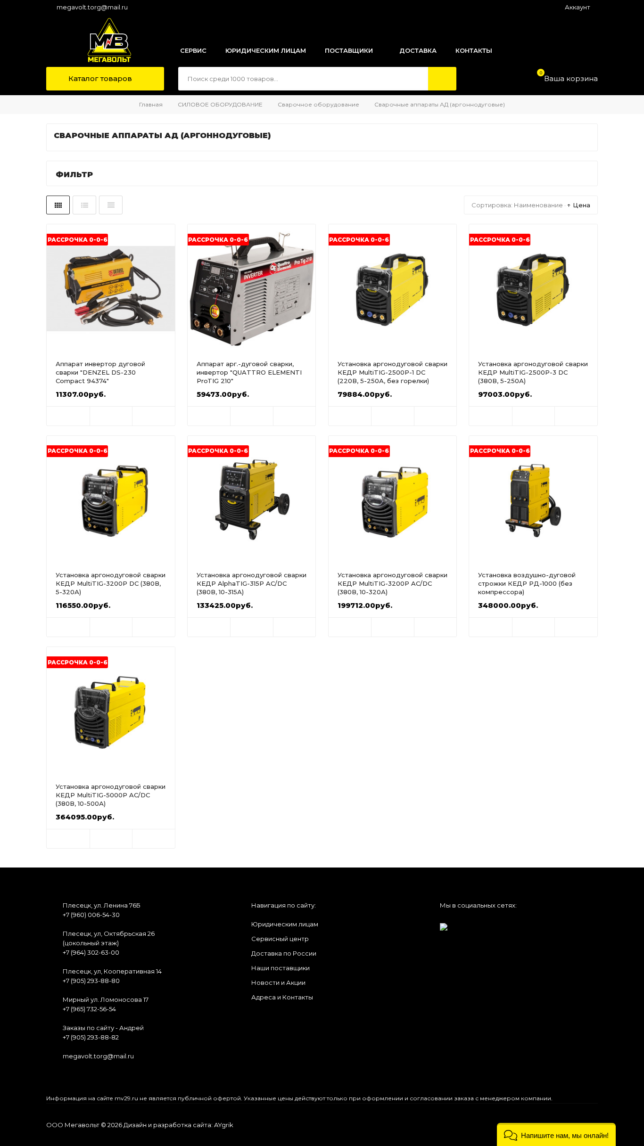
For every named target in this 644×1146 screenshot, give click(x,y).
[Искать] (442, 78)
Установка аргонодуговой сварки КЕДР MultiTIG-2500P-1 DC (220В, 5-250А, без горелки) (392, 372)
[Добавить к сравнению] (153, 416)
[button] (556, 1134)
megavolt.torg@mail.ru (92, 7)
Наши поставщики (280, 968)
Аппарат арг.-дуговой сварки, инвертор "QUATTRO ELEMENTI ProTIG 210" (249, 372)
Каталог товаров (99, 78)
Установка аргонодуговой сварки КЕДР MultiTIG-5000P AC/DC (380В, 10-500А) (110, 795)
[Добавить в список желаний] (111, 416)
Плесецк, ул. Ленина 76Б (101, 905)
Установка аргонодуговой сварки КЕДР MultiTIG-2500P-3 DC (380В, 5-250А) (533, 372)
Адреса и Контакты (282, 997)
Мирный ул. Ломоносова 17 (106, 999)
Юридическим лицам (284, 924)
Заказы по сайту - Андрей (103, 1027)
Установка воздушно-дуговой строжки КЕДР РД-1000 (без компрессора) (527, 583)
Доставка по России (283, 953)
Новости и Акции (278, 982)
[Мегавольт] (99, 40)
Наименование (538, 205)
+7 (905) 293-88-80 (91, 980)
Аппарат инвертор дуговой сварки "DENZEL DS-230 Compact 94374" (100, 372)
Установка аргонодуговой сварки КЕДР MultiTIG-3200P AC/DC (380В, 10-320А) (392, 583)
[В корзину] (68, 416)
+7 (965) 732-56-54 (89, 1009)
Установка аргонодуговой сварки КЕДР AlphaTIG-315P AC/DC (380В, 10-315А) (251, 583)
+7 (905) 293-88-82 (91, 1037)
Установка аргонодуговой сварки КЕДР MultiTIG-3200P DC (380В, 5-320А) (110, 583)
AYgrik (223, 1125)
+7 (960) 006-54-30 (91, 914)
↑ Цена (578, 205)
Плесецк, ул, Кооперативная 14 (112, 971)
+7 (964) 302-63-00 (91, 952)
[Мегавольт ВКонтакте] (443, 923)
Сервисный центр (280, 938)
